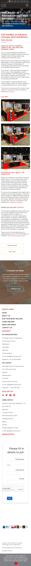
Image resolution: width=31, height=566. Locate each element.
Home (4, 21)
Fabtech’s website (16, 202)
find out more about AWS (16, 235)
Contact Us (15, 289)
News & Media (12, 21)
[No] (29, 560)
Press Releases (23, 21)
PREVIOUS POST (12, 245)
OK (16, 563)
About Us (6, 316)
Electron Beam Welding (12, 319)
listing (13, 234)
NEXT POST (12, 251)
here (25, 561)
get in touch (10, 91)
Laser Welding (8, 322)
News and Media (9, 325)
